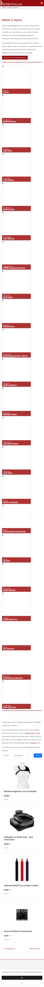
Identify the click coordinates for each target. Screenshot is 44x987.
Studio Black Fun (10, 619)
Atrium (6, 92)
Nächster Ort (36, 949)
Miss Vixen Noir (9, 707)
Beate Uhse (30, 733)
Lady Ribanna (8, 239)
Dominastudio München (13, 678)
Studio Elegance (9, 385)
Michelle (6, 561)
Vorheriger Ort (8, 949)
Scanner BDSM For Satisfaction (18, 931)
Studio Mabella (9, 590)
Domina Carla (8, 326)
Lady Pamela (8, 180)
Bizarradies (8, 297)
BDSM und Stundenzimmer (14, 268)
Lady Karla (7, 151)
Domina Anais (9, 209)
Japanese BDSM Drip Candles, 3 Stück (21, 885)
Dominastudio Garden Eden (14, 531)
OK (22, 978)
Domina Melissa (9, 121)
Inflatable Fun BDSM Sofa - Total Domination (18, 838)
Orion (38, 733)
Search (38, 755)
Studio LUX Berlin (10, 502)
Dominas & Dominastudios (15, 58)
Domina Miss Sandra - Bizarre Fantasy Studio (15, 356)
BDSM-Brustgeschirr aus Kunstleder (20, 791)
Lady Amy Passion (10, 444)
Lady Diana (7, 473)
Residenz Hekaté (10, 414)
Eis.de (33, 743)
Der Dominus (8, 649)
